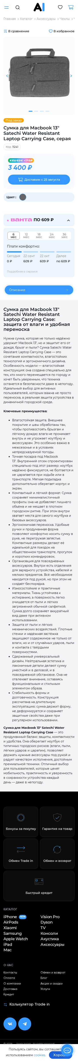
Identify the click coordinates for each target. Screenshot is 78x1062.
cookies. (40, 1055)
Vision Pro (50, 917)
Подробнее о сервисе (22, 271)
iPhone (14, 917)
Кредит (8, 994)
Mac (7, 950)
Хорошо (60, 1055)
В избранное (64, 31)
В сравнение (18, 31)
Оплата (9, 978)
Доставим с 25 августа (42, 180)
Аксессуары (52, 944)
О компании (12, 983)
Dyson (46, 922)
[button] (17, 7)
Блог (44, 978)
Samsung (12, 933)
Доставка (10, 989)
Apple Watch (15, 939)
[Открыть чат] (67, 1050)
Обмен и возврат (53, 972)
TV (43, 928)
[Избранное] (60, 7)
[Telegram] (24, 1023)
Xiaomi (10, 928)
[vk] (9, 1023)
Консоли (49, 933)
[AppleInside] (39, 7)
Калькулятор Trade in (30, 1004)
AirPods (10, 922)
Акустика (50, 939)
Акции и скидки (52, 983)
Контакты (10, 972)
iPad (7, 944)
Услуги (45, 989)
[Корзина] (72, 8)
